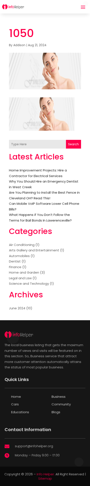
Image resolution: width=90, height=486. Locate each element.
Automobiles (19, 256)
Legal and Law (20, 278)
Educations (20, 412)
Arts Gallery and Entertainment (34, 250)
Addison (19, 45)
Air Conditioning (22, 244)
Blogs (56, 412)
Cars (15, 404)
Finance (15, 267)
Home (16, 396)
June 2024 (17, 308)
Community (61, 404)
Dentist (15, 261)
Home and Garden (24, 272)
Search (73, 144)
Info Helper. (46, 474)
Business (59, 396)
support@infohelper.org (34, 446)
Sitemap (45, 478)
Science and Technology (29, 283)
